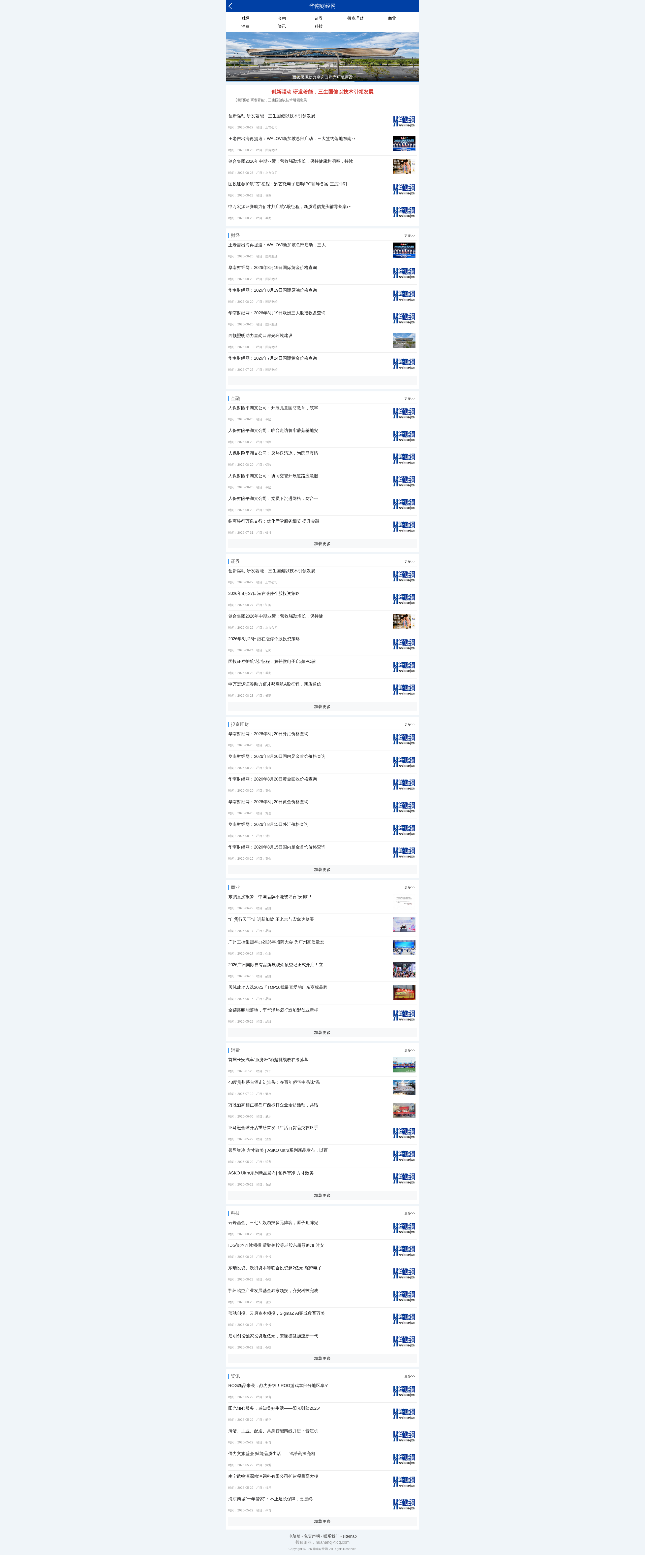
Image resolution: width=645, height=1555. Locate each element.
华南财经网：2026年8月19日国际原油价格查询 (272, 290)
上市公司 (271, 127)
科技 (319, 26)
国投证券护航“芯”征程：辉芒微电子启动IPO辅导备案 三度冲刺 (287, 184)
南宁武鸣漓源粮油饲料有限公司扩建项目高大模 (273, 1476)
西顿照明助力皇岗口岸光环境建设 (260, 335)
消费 (245, 26)
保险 (268, 419)
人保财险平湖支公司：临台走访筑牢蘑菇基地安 (273, 430)
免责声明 (312, 1536)
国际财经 (271, 279)
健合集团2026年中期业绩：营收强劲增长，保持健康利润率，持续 (290, 161)
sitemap (350, 1536)
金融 (282, 18)
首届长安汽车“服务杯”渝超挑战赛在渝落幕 (268, 1059)
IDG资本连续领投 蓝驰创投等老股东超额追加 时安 (276, 1245)
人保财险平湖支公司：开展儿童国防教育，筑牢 (273, 407)
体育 (268, 1397)
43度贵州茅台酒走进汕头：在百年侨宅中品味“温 (274, 1082)
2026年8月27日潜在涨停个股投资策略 (264, 593)
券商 (268, 195)
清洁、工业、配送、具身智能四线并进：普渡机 (273, 1431)
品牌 (268, 908)
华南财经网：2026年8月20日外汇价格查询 (268, 733)
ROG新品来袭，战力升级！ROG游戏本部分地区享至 (278, 1385)
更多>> (409, 235)
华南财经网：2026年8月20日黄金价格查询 (268, 801)
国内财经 (271, 150)
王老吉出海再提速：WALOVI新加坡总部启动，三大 (277, 245)
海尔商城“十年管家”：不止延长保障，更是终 (270, 1499)
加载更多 (322, 544)
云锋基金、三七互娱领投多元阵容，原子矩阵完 (273, 1222)
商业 (392, 18)
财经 (245, 18)
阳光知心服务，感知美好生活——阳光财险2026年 (275, 1408)
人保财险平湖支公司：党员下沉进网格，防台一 (273, 498)
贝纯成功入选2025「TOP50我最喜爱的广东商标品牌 (278, 987)
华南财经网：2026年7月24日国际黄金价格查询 (272, 358)
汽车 (268, 1071)
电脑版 (294, 1536)
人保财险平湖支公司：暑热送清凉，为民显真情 (273, 453)
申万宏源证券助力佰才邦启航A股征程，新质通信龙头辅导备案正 (289, 206)
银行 (268, 532)
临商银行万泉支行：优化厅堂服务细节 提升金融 (273, 521)
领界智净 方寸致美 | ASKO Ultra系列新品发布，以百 (278, 1150)
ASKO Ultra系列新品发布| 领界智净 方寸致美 (271, 1173)
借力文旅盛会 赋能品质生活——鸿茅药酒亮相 (271, 1453)
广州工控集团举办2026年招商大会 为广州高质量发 (276, 942)
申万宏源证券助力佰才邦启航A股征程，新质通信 (274, 684)
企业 (268, 953)
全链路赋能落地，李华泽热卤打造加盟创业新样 (273, 1010)
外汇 (268, 745)
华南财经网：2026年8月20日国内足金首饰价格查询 (277, 756)
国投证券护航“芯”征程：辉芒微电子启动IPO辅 (272, 661)
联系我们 (331, 1536)
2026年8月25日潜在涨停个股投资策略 (264, 638)
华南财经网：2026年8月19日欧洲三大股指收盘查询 (277, 313)
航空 (268, 1420)
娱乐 (268, 1488)
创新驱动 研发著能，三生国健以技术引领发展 (322, 91)
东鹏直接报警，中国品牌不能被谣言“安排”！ (270, 896)
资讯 (282, 26)
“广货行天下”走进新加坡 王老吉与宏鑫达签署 (271, 919)
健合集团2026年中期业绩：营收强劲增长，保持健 (275, 616)
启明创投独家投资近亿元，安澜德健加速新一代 (273, 1336)
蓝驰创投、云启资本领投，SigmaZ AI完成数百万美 (276, 1313)
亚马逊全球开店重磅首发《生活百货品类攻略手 (273, 1127)
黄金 (268, 768)
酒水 (268, 1094)
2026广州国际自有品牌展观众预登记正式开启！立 (275, 964)
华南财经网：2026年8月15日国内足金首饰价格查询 (277, 847)
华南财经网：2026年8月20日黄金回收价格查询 (272, 779)
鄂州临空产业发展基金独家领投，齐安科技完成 (273, 1290)
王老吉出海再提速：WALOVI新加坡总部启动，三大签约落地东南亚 (292, 138)
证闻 (268, 605)
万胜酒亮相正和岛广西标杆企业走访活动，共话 (273, 1105)
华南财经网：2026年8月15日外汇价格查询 (268, 824)
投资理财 (355, 18)
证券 (319, 18)
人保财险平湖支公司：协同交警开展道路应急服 (273, 476)
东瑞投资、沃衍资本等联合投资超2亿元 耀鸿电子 (275, 1268)
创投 (268, 1234)
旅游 (268, 1465)
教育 (268, 1442)
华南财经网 (322, 6)
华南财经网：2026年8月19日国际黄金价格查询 (272, 267)
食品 (268, 1184)
